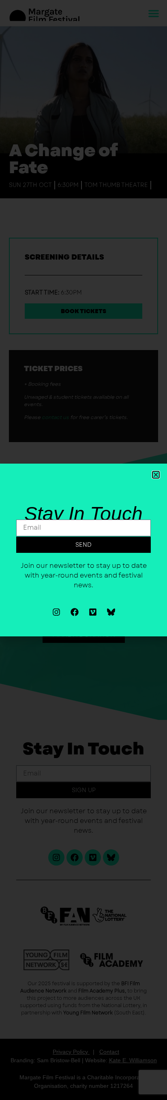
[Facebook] (74, 612)
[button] (156, 475)
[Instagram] (56, 612)
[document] (83, 550)
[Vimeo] (93, 612)
